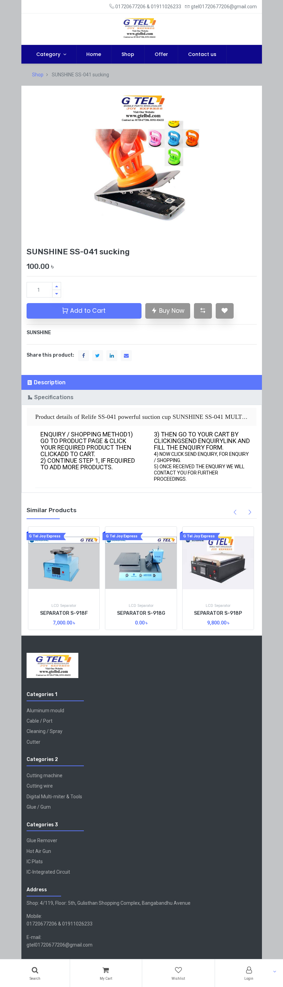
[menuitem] (94, 54)
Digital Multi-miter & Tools (54, 796)
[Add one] (56, 286)
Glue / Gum (39, 807)
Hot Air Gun (39, 851)
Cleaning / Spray (44, 731)
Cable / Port (39, 721)
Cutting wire (40, 786)
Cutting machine (44, 775)
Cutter (33, 742)
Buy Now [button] (170, 311)
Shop (37, 74)
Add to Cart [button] (87, 311)
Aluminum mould (45, 710)
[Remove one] (56, 293)
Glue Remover (42, 840)
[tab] (141, 382)
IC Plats (35, 861)
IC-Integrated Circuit (48, 872)
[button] (203, 310)
